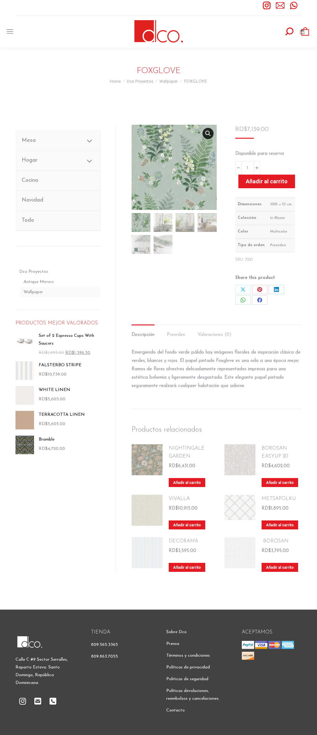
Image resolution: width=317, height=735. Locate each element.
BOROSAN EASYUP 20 (275, 452)
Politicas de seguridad (187, 679)
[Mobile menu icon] (10, 31)
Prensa (172, 643)
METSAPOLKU (279, 498)
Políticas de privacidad (188, 667)
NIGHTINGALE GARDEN (187, 452)
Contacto (175, 710)
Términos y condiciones (188, 655)
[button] (208, 133)
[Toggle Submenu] (89, 140)
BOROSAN (275, 541)
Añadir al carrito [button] (187, 483)
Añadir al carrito (267, 181)
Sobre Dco (176, 632)
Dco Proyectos (33, 271)
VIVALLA (179, 498)
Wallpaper (33, 292)
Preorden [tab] (176, 335)
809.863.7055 (104, 656)
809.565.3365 (104, 644)
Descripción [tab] (143, 335)
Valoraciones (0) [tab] (215, 335)
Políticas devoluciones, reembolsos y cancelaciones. (192, 695)
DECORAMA (183, 541)
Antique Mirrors (39, 282)
